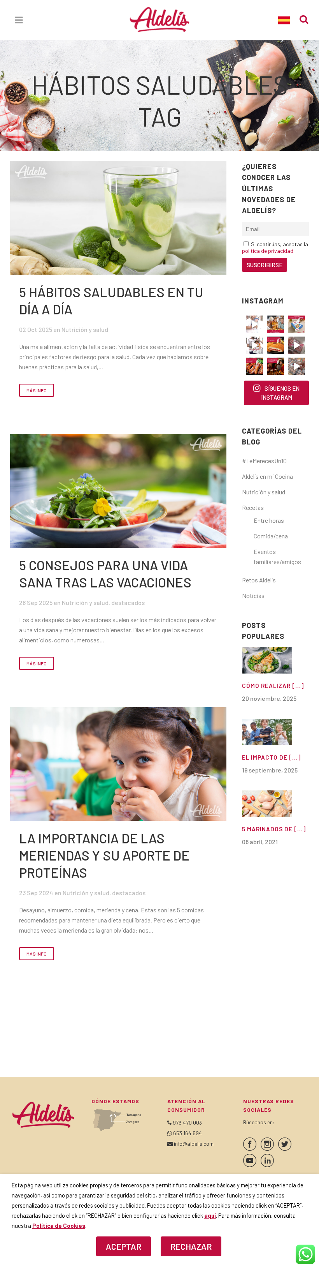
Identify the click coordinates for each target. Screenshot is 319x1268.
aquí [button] (210, 1215)
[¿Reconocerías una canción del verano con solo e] (254, 324)
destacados (128, 602)
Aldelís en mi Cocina (267, 476)
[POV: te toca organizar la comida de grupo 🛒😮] (296, 366)
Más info (36, 390)
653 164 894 (187, 1133)
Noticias (253, 595)
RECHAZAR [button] (191, 1246)
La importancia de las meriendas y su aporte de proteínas (104, 855)
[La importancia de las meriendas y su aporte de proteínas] (118, 764)
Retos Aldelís (259, 580)
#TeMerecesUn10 (264, 460)
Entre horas (269, 520)
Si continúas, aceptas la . (275, 247)
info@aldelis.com (194, 1143)
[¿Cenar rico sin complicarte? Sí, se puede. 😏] (275, 324)
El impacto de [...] (271, 757)
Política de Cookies (58, 1225)
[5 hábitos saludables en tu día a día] (118, 218)
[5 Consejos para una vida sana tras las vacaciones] (118, 491)
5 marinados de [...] (274, 828)
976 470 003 (187, 1122)
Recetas (253, 507)
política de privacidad (267, 250)
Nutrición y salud (84, 329)
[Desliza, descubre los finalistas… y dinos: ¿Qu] (254, 366)
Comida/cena (271, 536)
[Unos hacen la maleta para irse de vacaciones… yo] (296, 345)
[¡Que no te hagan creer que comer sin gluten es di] (275, 345)
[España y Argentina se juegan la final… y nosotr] (275, 366)
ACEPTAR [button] (123, 1246)
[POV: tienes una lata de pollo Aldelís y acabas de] (296, 324)
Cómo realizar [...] (273, 685)
